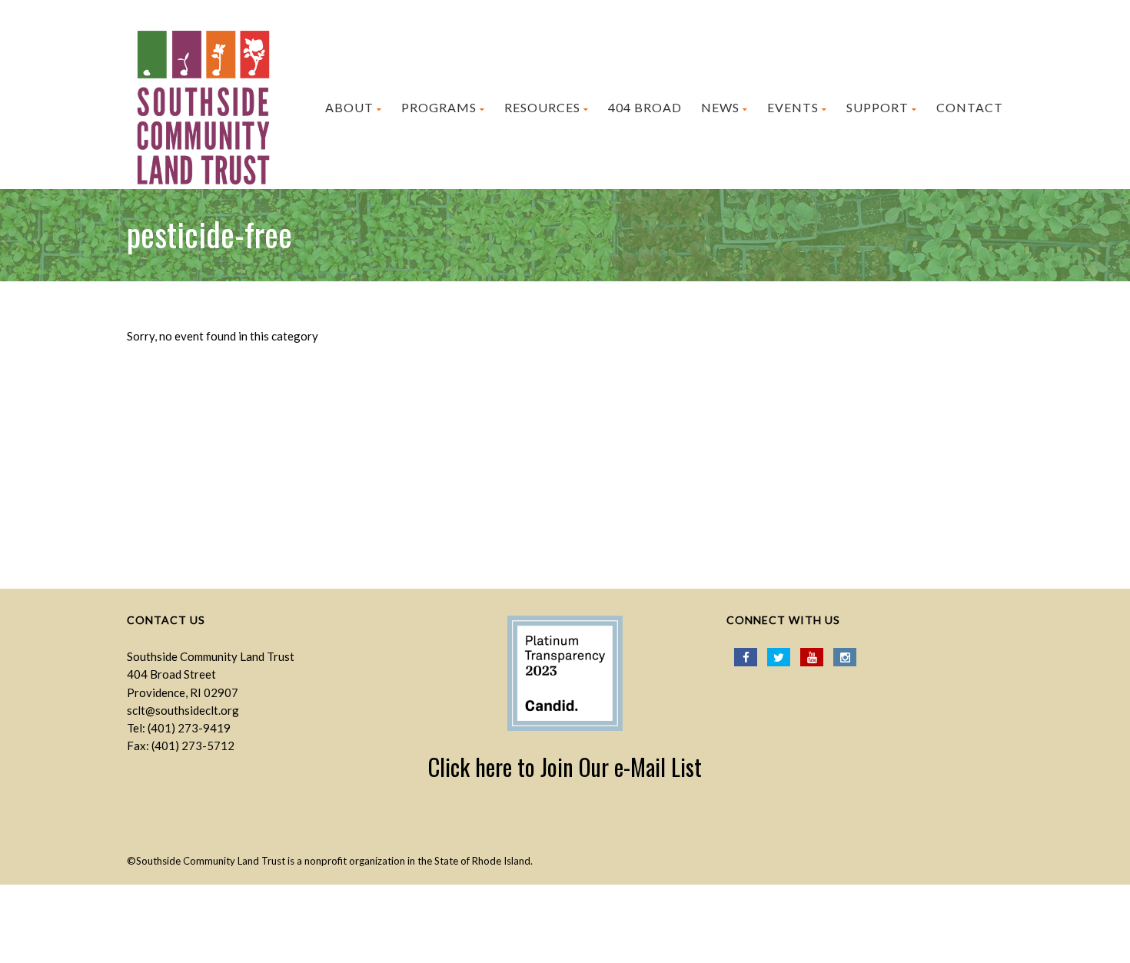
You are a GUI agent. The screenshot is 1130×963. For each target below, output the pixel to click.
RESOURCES (542, 107)
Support (877, 107)
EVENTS (793, 107)
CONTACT (969, 107)
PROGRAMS (439, 107)
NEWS (720, 107)
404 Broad (645, 107)
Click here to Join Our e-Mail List (565, 766)
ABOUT (349, 107)
